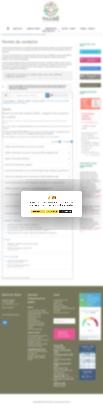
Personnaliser (65, 211)
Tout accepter (38, 211)
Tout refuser (52, 211)
